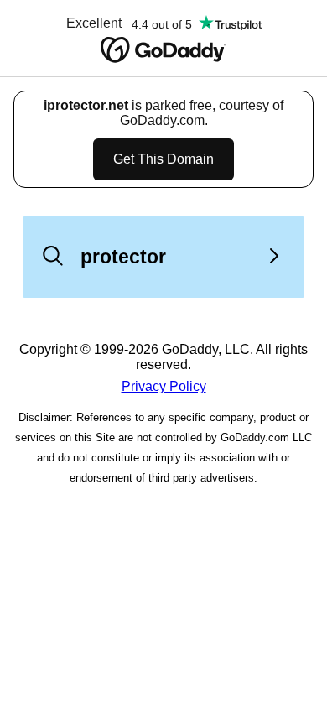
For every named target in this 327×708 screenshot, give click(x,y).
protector (123, 257)
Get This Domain (163, 159)
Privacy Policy (164, 386)
